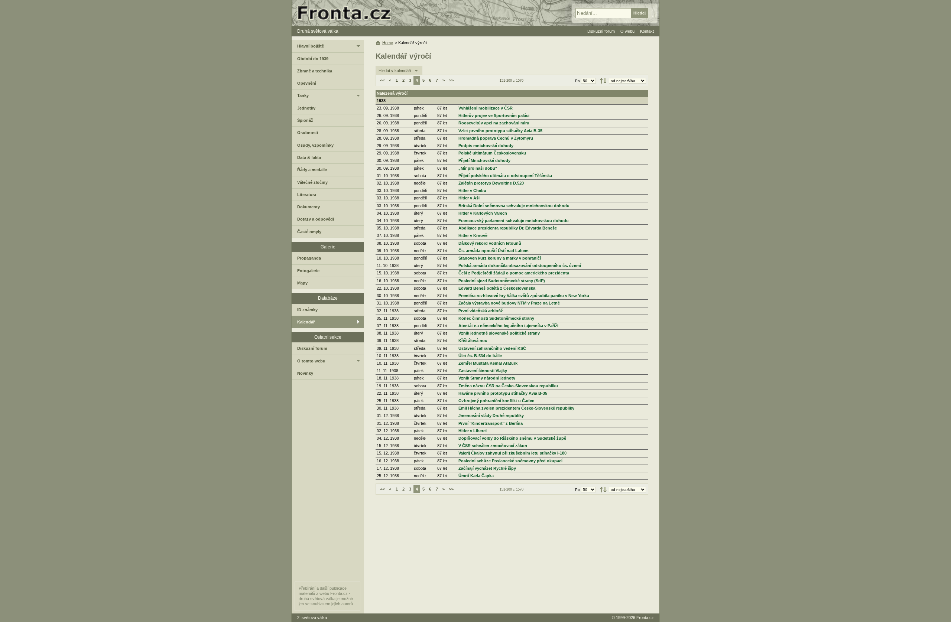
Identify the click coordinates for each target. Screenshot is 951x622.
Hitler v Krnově (472, 235)
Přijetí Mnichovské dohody (484, 160)
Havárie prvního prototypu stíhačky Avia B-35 (502, 393)
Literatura (306, 194)
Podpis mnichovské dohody (485, 145)
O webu (627, 31)
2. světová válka (312, 617)
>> (451, 80)
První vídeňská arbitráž (480, 311)
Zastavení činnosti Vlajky (482, 370)
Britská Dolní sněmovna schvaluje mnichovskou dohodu (513, 205)
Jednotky (306, 108)
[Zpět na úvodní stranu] (347, 13)
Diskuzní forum (312, 348)
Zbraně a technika (314, 71)
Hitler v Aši (469, 198)
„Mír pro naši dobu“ (477, 168)
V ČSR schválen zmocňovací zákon (492, 445)
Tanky (303, 95)
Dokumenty (308, 207)
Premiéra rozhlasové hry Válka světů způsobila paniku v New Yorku (523, 295)
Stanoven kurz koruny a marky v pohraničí (499, 258)
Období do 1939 (312, 58)
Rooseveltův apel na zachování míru (493, 123)
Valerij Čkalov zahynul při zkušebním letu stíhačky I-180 (512, 453)
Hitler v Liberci (472, 431)
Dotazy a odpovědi (315, 219)
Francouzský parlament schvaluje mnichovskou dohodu (513, 220)
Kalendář (306, 322)
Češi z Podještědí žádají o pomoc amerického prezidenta (513, 273)
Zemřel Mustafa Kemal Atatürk (487, 363)
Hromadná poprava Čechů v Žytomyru (495, 138)
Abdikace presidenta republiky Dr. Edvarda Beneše (507, 228)
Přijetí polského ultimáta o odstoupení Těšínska (505, 175)
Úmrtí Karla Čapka (476, 475)
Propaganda (309, 258)
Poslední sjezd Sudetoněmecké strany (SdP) (501, 281)
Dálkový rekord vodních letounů (489, 243)
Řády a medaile (312, 169)
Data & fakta (309, 157)
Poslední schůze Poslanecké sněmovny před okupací (510, 461)
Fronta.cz (645, 617)
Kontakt (647, 31)
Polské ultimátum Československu (492, 153)
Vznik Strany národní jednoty (486, 378)
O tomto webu (311, 361)
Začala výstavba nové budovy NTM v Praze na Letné (509, 303)
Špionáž (305, 120)
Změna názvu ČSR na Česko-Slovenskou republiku (508, 386)
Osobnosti (307, 132)
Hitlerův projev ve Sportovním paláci (493, 115)
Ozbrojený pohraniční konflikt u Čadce (496, 400)
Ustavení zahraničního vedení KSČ (492, 348)
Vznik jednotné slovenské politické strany (499, 333)
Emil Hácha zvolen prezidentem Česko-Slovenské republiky (516, 408)
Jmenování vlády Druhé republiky (491, 415)
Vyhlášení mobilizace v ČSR (485, 108)
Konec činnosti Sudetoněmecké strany (496, 318)
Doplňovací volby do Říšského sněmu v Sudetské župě (512, 438)
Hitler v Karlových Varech (482, 213)
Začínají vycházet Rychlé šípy (487, 468)
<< (382, 80)
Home (387, 42)
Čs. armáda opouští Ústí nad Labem (493, 250)
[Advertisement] (512, 554)
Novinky (305, 373)
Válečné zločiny (312, 182)
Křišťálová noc (472, 340)
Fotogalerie (308, 270)
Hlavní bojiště (310, 46)
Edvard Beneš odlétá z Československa (496, 288)
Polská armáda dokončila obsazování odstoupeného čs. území (519, 265)
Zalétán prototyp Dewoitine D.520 (491, 183)
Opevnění (306, 83)
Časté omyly (309, 231)
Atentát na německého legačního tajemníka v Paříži (508, 325)
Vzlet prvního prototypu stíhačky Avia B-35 (500, 130)
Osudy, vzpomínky (315, 145)
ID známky (307, 309)
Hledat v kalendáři (395, 70)
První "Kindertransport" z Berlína (490, 423)
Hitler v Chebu (472, 190)
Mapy (302, 283)
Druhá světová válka (317, 31)
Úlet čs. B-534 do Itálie (480, 356)
